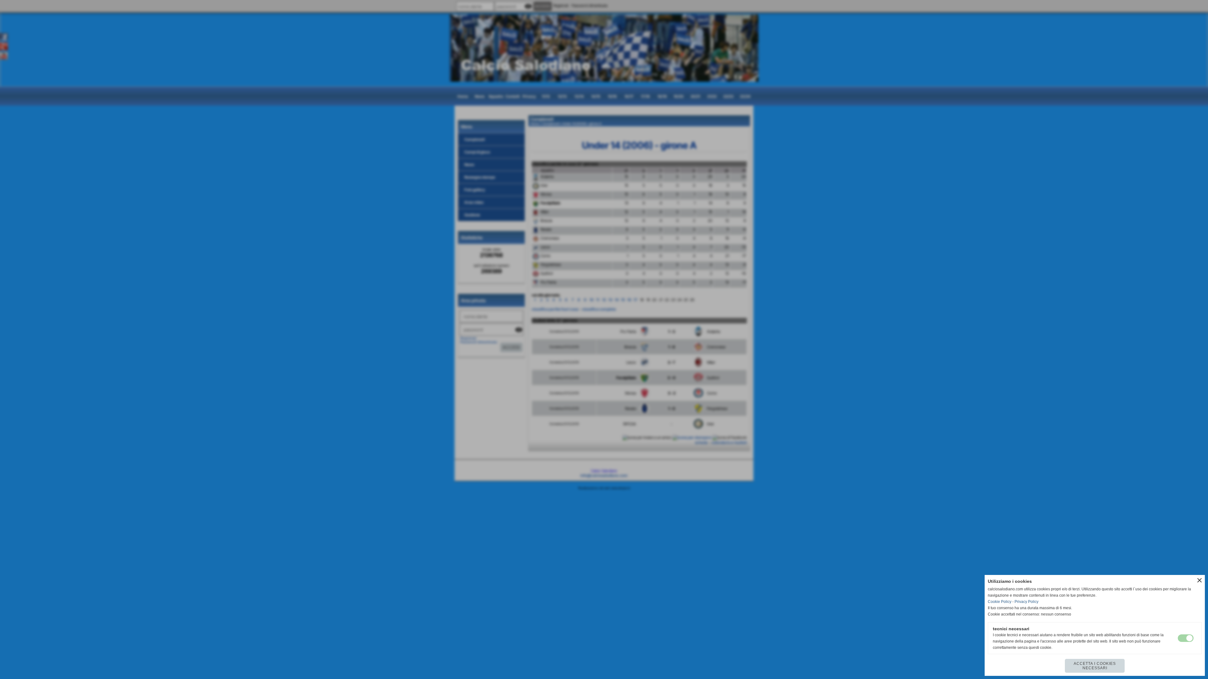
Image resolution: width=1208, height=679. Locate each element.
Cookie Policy (999, 601)
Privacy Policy (1026, 601)
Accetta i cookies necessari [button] (1095, 665)
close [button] (1199, 580)
